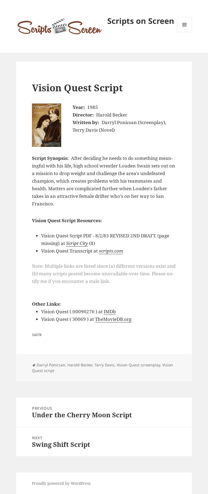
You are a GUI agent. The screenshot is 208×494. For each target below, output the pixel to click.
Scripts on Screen (140, 20)
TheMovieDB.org (113, 319)
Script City (77, 243)
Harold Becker (79, 364)
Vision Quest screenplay (138, 364)
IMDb (110, 311)
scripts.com (111, 251)
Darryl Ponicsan (51, 364)
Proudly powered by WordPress (61, 483)
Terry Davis (105, 364)
